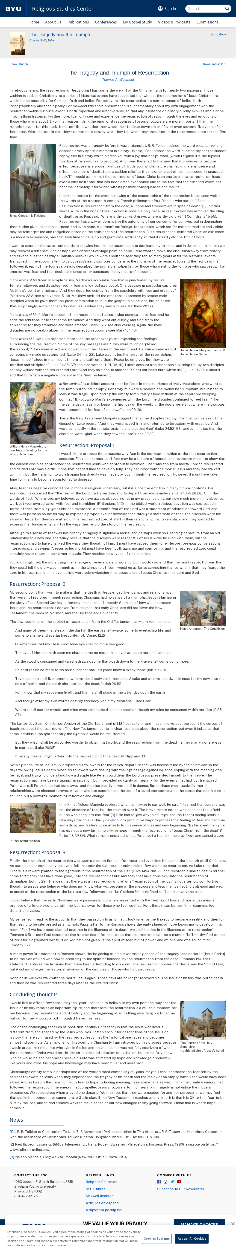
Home (34, 22)
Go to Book (218, 34)
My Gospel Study (137, 22)
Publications (78, 22)
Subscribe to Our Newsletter (180, 1189)
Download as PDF (214, 64)
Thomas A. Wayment (118, 79)
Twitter (173, 1182)
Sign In (170, 8)
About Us (53, 22)
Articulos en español (102, 1203)
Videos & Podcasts (174, 22)
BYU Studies (96, 1189)
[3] (113, 815)
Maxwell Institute (100, 1196)
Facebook (159, 1182)
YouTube (179, 1182)
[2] (204, 206)
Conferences (106, 22)
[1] (71, 176)
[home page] (13, 8)
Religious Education (101, 1182)
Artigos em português (104, 1210)
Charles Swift (38, 40)
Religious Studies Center (63, 9)
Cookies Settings (157, 1239)
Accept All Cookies (192, 1239)
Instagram (166, 1182)
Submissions (207, 22)
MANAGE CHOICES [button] (199, 1224)
